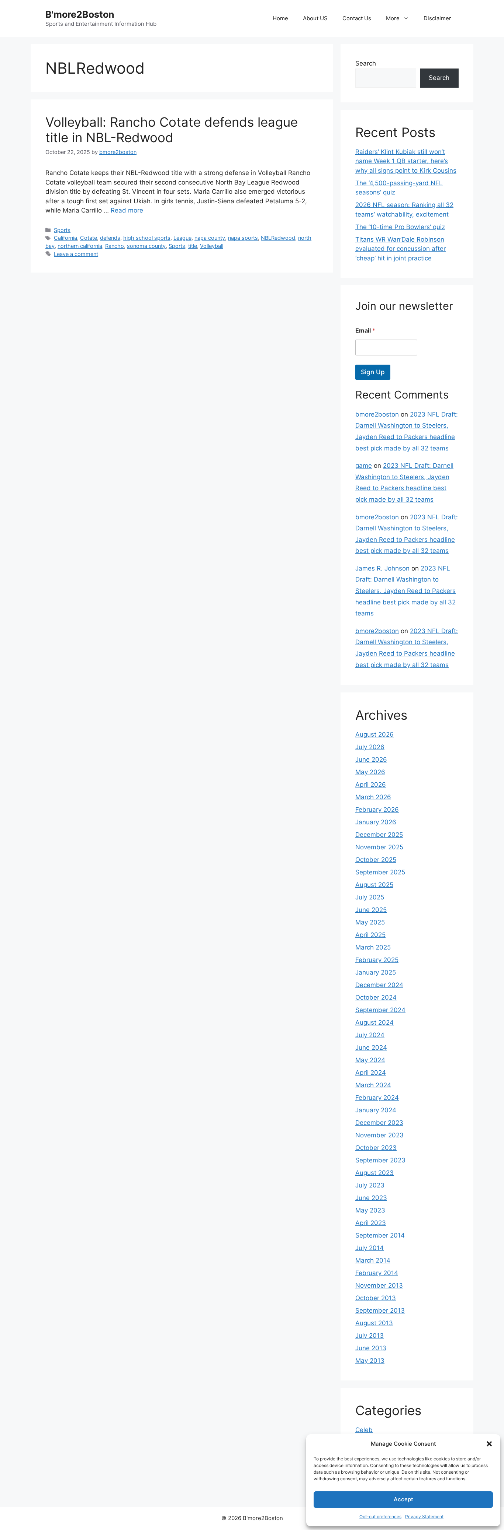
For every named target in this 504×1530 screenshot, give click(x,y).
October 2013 (375, 1298)
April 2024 (370, 1072)
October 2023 (376, 1147)
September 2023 (380, 1160)
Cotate (88, 238)
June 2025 (371, 909)
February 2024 (377, 1097)
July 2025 (369, 897)
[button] (489, 1443)
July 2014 (369, 1248)
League (182, 238)
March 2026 (373, 797)
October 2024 (376, 997)
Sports (62, 230)
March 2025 (373, 947)
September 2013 (380, 1310)
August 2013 (374, 1323)
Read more (127, 210)
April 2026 (370, 784)
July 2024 (369, 1035)
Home (280, 18)
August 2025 (374, 884)
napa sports (243, 238)
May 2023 (370, 1210)
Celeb (364, 1430)
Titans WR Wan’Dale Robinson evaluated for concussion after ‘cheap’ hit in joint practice (400, 249)
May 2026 (370, 772)
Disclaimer (437, 18)
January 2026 (375, 822)
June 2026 (371, 759)
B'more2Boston (79, 14)
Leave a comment (76, 254)
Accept (403, 1499)
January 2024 (375, 1110)
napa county (209, 238)
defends (110, 238)
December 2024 (379, 985)
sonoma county (146, 246)
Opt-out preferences (380, 1516)
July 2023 (369, 1185)
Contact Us (356, 18)
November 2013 (379, 1285)
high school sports (146, 238)
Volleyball (211, 246)
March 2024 (373, 1085)
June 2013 (370, 1348)
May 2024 (370, 1060)
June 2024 (371, 1047)
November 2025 (379, 847)
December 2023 (379, 1122)
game (363, 465)
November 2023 (379, 1135)
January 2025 (375, 972)
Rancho (114, 246)
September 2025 (380, 872)
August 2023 (374, 1172)
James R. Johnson (382, 568)
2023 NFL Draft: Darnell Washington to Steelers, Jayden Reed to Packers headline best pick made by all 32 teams (405, 591)
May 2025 (370, 922)
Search (365, 63)
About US (315, 18)
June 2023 (371, 1197)
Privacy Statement (424, 1516)
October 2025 (375, 859)
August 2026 (374, 734)
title (192, 246)
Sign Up (373, 372)
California (65, 238)
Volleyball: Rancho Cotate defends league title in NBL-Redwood (171, 129)
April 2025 (370, 934)
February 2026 (377, 809)
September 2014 (380, 1235)
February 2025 (376, 960)
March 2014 (372, 1260)
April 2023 (370, 1223)
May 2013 (369, 1360)
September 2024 (380, 1010)
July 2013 (369, 1335)
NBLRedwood (278, 238)
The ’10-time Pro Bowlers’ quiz (400, 227)
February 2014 (376, 1273)
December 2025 (379, 834)
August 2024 (374, 1022)
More (393, 18)
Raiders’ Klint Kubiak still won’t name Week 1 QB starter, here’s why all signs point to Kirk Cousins (405, 161)
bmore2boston (377, 414)
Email (365, 330)
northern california (80, 246)
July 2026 (369, 747)
